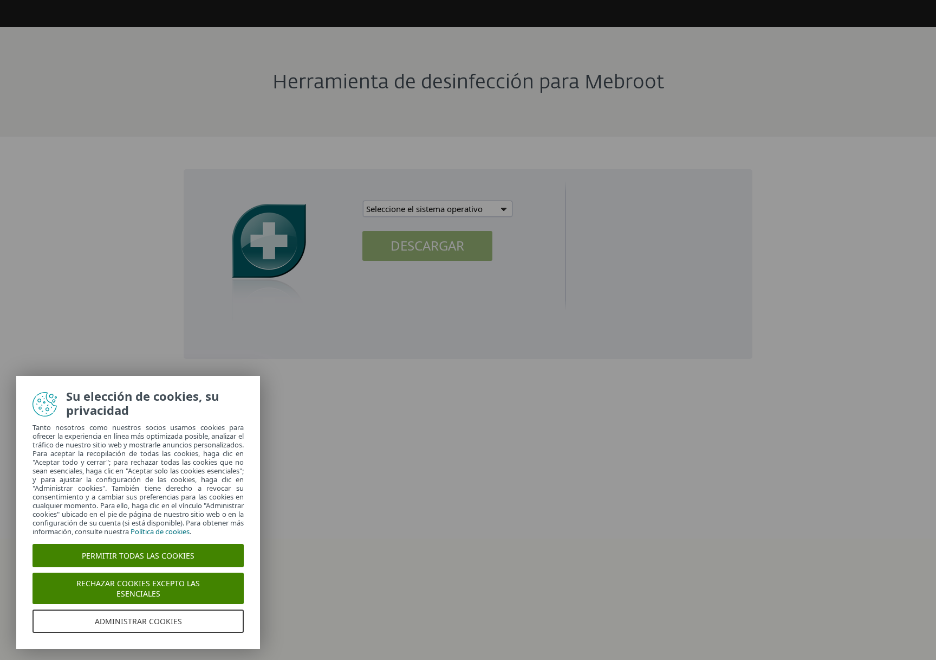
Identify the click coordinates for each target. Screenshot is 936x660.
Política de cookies (160, 531)
